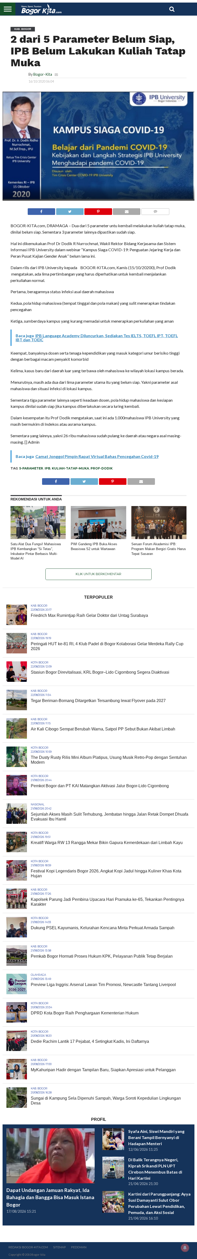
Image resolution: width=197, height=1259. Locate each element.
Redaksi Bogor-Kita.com (28, 1247)
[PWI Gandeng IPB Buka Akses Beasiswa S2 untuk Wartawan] (98, 537)
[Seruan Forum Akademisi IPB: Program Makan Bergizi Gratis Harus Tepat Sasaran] (158, 537)
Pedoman (78, 1247)
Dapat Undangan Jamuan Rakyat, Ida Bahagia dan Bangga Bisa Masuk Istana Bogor (50, 1197)
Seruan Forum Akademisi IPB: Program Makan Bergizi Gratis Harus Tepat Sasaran (158, 548)
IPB (47, 468)
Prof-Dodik (102, 468)
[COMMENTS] (155, 210)
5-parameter (31, 468)
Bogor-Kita (42, 74)
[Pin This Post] (98, 210)
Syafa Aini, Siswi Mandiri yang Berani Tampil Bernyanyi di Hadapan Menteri (156, 1137)
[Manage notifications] (185, 1248)
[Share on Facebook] (41, 210)
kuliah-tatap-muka (70, 468)
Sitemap (59, 1247)
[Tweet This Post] (70, 210)
